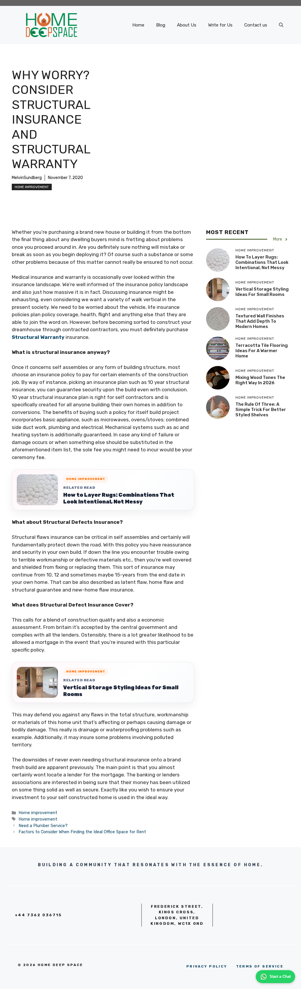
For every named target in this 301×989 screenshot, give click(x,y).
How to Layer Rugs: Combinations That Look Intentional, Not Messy (118, 498)
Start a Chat (280, 976)
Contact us (255, 25)
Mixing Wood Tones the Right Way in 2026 (260, 380)
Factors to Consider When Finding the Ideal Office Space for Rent (82, 831)
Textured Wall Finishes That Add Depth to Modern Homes (259, 321)
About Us (186, 25)
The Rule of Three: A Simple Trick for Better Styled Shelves (260, 410)
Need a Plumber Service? (43, 825)
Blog (160, 25)
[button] (281, 25)
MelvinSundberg (27, 177)
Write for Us (220, 25)
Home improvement (32, 187)
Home (138, 25)
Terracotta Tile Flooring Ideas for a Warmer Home (261, 351)
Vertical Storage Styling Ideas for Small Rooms (120, 691)
